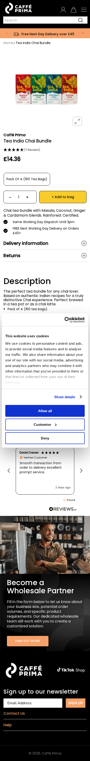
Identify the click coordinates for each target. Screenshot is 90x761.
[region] (45, 470)
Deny (45, 438)
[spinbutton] (18, 197)
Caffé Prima (51, 753)
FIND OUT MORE (27, 641)
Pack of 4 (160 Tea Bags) (26, 179)
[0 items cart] (73, 10)
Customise (42, 424)
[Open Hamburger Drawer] (84, 10)
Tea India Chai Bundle (33, 43)
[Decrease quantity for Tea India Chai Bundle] (10, 197)
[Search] (80, 20)
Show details (64, 397)
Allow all (45, 411)
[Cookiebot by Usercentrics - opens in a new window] (65, 320)
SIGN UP (75, 703)
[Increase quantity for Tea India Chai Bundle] (27, 197)
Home (8, 43)
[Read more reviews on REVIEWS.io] (63, 509)
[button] (7, 33)
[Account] (63, 10)
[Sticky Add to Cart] (80, 749)
